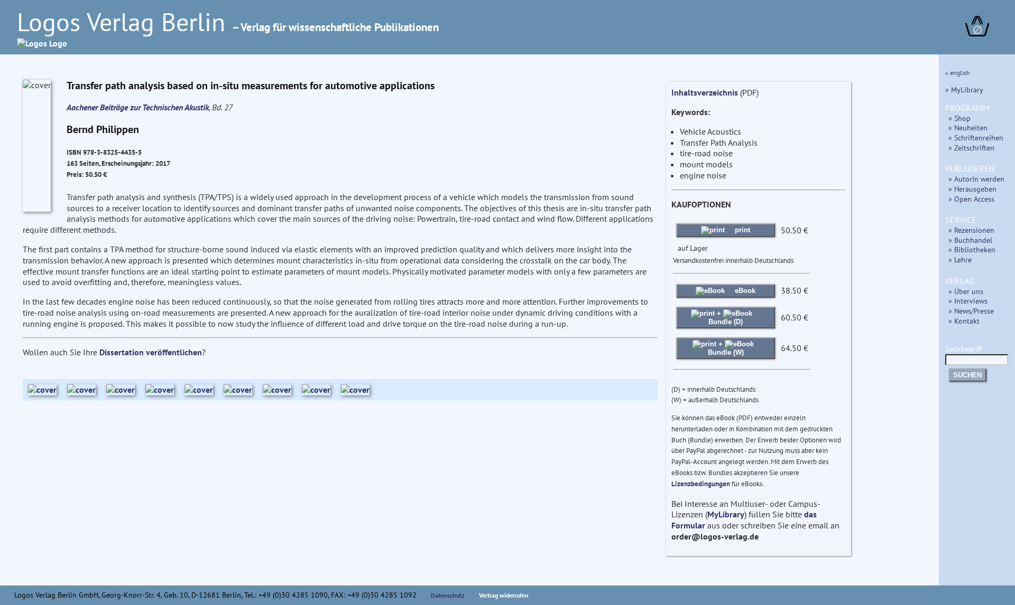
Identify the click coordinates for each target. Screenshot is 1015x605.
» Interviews (968, 301)
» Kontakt (964, 321)
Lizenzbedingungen (700, 483)
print (741, 230)
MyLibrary (725, 514)
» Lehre (960, 259)
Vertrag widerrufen (504, 595)
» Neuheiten (968, 127)
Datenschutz (448, 595)
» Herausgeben (972, 189)
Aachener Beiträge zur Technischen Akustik (138, 107)
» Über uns (965, 291)
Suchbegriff (963, 349)
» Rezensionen (971, 230)
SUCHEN (967, 375)
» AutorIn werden (976, 179)
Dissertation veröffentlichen (150, 352)
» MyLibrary (964, 89)
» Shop (959, 118)
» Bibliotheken (971, 249)
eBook (744, 291)
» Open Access (971, 199)
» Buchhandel (970, 240)
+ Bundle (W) (726, 348)
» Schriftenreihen (975, 138)
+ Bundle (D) (725, 317)
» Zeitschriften (971, 148)
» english (957, 73)
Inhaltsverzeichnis (704, 92)
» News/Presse (971, 311)
